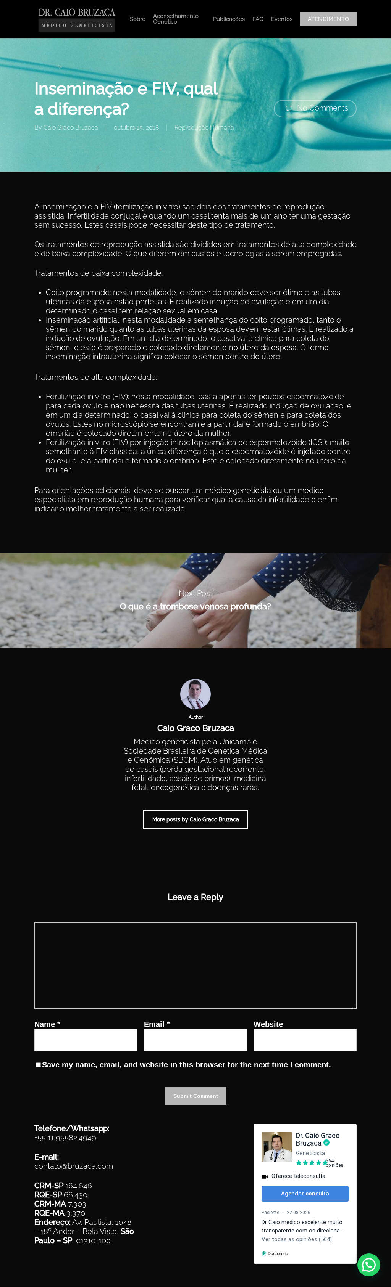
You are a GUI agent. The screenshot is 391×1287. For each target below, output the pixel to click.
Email (157, 1024)
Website (268, 1024)
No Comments (321, 107)
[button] (368, 1264)
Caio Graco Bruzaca (71, 127)
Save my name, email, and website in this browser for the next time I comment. (186, 1064)
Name (47, 1024)
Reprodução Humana (204, 127)
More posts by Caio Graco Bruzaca (195, 819)
